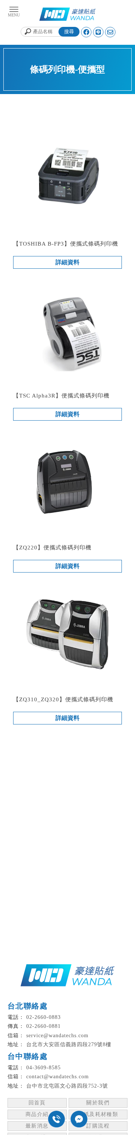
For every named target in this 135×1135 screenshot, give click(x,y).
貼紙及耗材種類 (98, 1114)
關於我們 (98, 1103)
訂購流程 (98, 1126)
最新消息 (37, 1126)
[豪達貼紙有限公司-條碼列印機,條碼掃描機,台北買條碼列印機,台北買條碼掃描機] (67, 15)
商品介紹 (37, 1114)
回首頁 (37, 1103)
